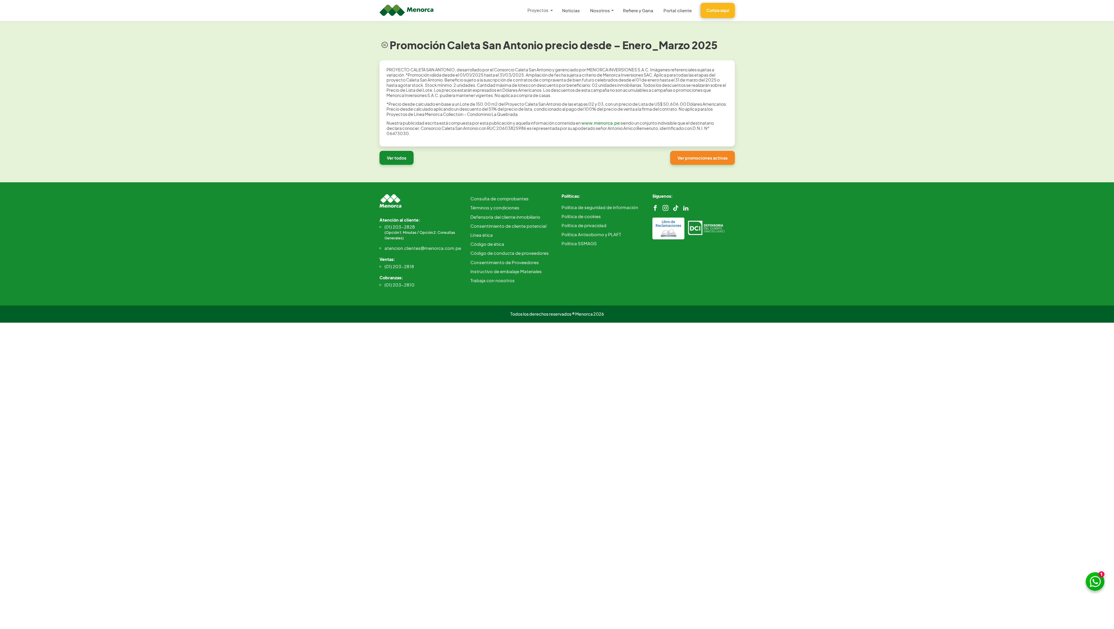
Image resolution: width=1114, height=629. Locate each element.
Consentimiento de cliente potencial (508, 226)
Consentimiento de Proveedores (504, 262)
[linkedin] (686, 208)
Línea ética (481, 235)
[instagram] (665, 208)
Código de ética (487, 244)
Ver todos (396, 157)
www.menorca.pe (600, 123)
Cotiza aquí (717, 10)
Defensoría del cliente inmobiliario (505, 217)
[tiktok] (676, 208)
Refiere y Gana (638, 10)
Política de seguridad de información (600, 207)
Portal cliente (677, 10)
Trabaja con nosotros (492, 280)
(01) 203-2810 (399, 284)
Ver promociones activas (702, 157)
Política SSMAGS (579, 243)
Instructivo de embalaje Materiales (506, 271)
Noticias (571, 10)
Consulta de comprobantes (499, 198)
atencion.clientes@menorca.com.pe (422, 248)
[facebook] (655, 208)
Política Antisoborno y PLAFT (591, 234)
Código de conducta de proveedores (509, 253)
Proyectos (537, 10)
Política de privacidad (584, 225)
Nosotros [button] (600, 10)
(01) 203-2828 (419, 232)
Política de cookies (581, 216)
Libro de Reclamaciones (668, 224)
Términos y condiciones (494, 207)
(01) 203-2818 (399, 266)
